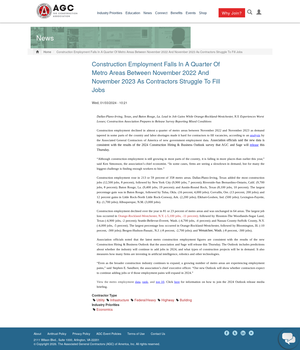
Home (47, 52)
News (147, 13)
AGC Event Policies (108, 334)
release (254, 145)
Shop (203, 13)
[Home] (57, 11)
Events (191, 13)
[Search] (249, 12)
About (37, 334)
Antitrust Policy (56, 334)
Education (133, 13)
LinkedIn (244, 333)
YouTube (252, 333)
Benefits (176, 13)
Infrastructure (119, 300)
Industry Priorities (109, 13)
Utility (101, 300)
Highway (167, 300)
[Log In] (258, 12)
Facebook (227, 333)
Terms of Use (136, 334)
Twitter (235, 333)
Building (186, 300)
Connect (161, 13)
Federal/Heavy (145, 300)
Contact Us (158, 334)
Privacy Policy (81, 334)
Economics (105, 309)
